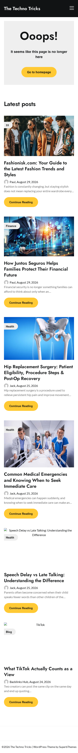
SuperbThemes (67, 746)
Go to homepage (39, 72)
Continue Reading (21, 202)
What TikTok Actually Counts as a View (38, 671)
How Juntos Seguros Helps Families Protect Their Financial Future (36, 269)
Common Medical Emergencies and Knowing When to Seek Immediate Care (35, 480)
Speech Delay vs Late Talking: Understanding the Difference (34, 577)
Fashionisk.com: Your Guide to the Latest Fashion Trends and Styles (35, 168)
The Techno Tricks (22, 8)
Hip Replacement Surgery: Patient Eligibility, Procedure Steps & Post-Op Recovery (38, 372)
